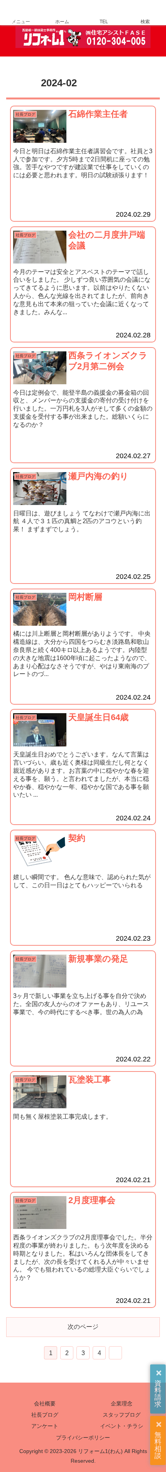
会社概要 (45, 1403)
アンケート (44, 1426)
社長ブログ (44, 1415)
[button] (150, 1115)
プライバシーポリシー (83, 1437)
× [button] (159, 1373)
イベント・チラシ (121, 1426)
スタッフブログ (122, 1415)
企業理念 (121, 1403)
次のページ (83, 1326)
